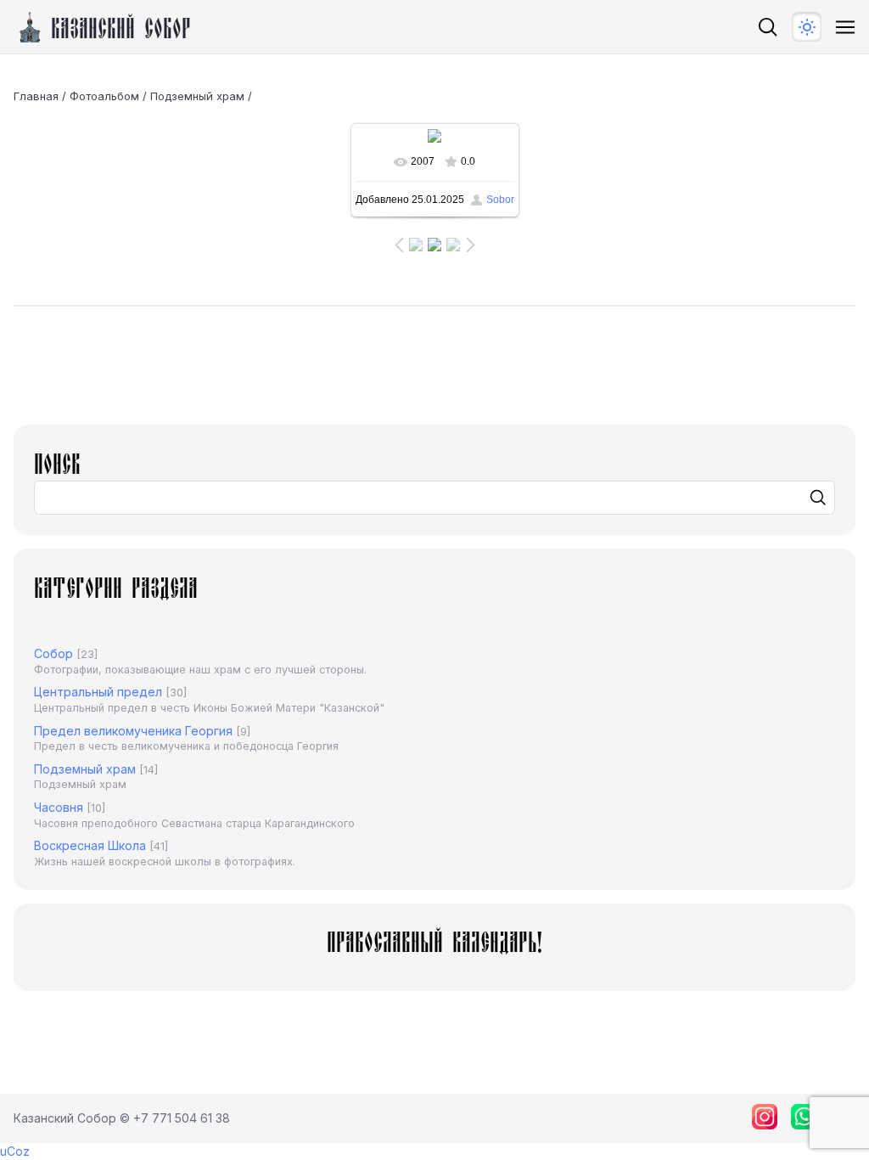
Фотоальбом (104, 96)
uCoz (15, 1151)
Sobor (500, 200)
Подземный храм (197, 96)
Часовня (58, 807)
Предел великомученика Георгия (133, 731)
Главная (36, 96)
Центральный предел (98, 691)
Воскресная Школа (90, 845)
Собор (53, 653)
